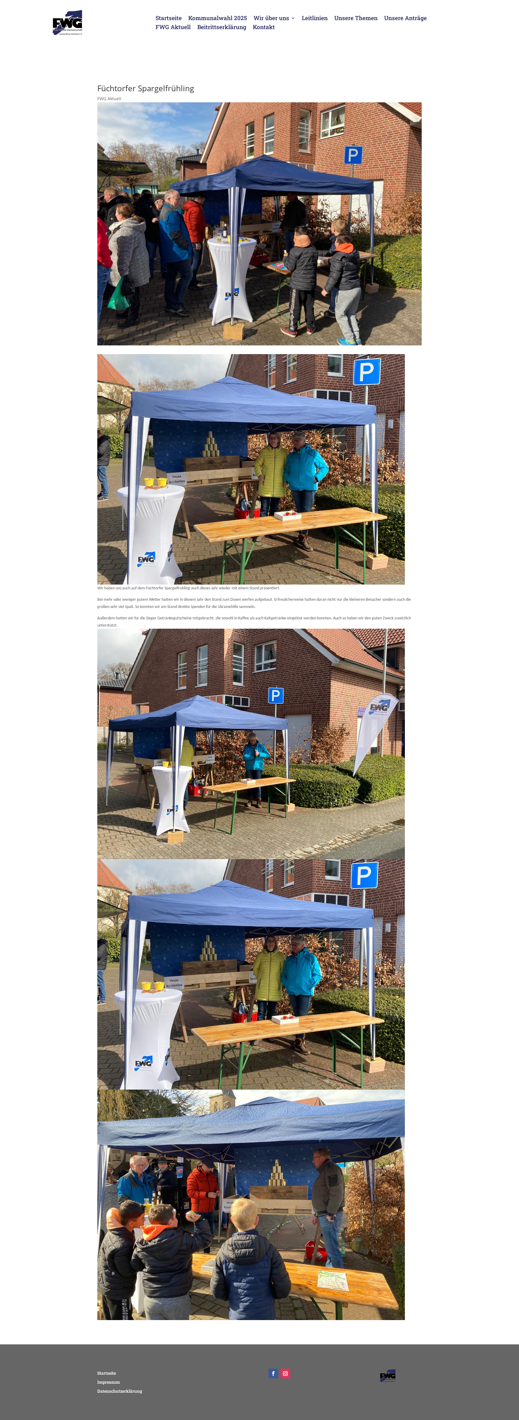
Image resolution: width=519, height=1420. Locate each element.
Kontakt (264, 28)
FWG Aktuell (173, 28)
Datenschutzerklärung (119, 1391)
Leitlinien (315, 19)
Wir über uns (271, 19)
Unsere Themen (356, 19)
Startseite (169, 19)
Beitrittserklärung (221, 28)
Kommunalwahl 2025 (217, 19)
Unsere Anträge (405, 19)
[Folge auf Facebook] (273, 1373)
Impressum (108, 1382)
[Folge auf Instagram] (285, 1373)
